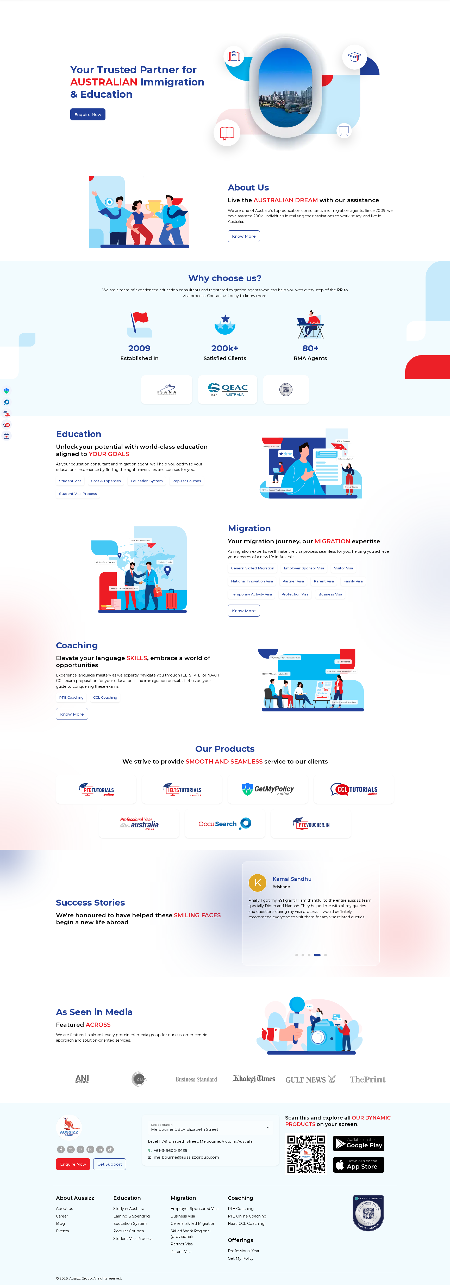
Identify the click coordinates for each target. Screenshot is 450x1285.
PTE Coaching (241, 1208)
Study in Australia (128, 1208)
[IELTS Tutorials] (182, 789)
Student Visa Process (132, 1238)
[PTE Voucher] (311, 823)
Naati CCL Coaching (246, 1223)
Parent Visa (181, 1251)
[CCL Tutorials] (354, 789)
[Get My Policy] (268, 789)
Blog (60, 1223)
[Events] (6, 436)
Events (62, 1231)
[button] (296, 955)
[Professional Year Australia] (139, 823)
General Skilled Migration (193, 1223)
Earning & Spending (131, 1216)
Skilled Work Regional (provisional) (190, 1234)
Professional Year (243, 1251)
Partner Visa (182, 1244)
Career (62, 1216)
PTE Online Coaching (247, 1216)
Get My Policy (241, 1258)
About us (64, 1208)
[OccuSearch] (225, 823)
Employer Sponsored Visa (194, 1208)
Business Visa (183, 1216)
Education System (130, 1223)
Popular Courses (128, 1231)
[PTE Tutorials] (96, 789)
